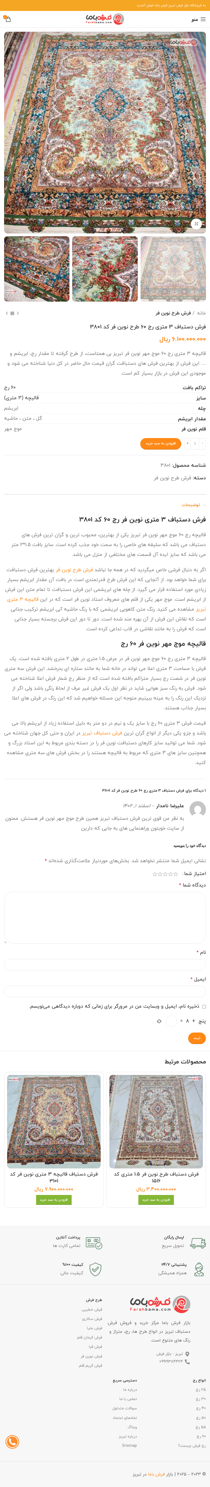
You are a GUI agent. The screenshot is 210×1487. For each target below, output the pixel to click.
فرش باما (156, 1474)
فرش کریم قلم (90, 1365)
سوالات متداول (124, 1408)
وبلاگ (132, 1427)
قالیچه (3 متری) (21, 398)
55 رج (201, 1427)
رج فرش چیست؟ (192, 1445)
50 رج (201, 1418)
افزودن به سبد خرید (161, 443)
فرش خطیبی (92, 1309)
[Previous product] (18, 313)
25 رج (201, 1389)
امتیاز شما (195, 873)
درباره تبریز (128, 1436)
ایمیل (198, 979)
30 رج (201, 1399)
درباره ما (130, 1389)
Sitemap (129, 1445)
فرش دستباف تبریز (102, 733)
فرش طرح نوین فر (173, 313)
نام (201, 952)
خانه (201, 313)
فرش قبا (95, 1346)
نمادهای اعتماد (125, 1418)
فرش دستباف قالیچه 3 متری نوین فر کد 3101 (54, 1178)
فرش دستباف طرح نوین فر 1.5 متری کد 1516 (156, 1178)
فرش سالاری (92, 1319)
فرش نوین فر (91, 1356)
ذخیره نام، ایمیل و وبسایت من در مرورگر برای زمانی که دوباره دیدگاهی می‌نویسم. (114, 1006)
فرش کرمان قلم (89, 1337)
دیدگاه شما (192, 885)
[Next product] (7, 313)
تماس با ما (128, 1399)
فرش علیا (94, 1328)
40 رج (201, 1408)
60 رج (10, 387)
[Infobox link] (157, 1243)
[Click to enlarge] (196, 223)
